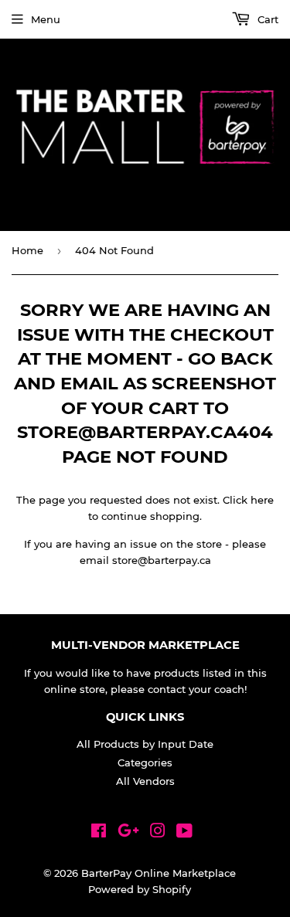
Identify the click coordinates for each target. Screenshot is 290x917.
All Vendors (145, 781)
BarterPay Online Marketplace (158, 873)
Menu (45, 19)
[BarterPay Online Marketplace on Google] (128, 833)
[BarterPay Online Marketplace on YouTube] (184, 833)
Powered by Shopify (139, 889)
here (262, 500)
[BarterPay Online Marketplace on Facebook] (98, 833)
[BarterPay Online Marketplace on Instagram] (157, 833)
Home (27, 250)
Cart (266, 19)
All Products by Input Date (145, 744)
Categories (145, 762)
